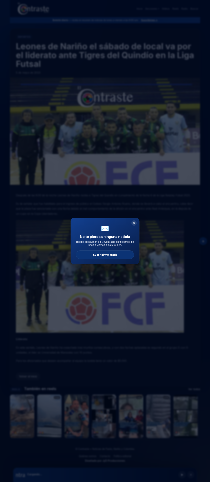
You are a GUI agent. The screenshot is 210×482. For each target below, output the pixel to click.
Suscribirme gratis (105, 254)
